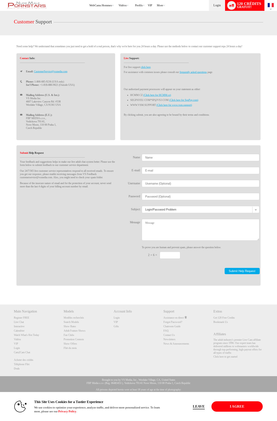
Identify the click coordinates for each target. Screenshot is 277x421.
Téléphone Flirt (21, 364)
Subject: (136, 209)
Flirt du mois (70, 348)
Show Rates (70, 326)
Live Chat (19, 322)
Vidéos (123, 5)
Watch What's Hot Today (26, 335)
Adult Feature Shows (74, 330)
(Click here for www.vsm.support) (174, 105)
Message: (135, 222)
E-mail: (136, 170)
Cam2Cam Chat (22, 352)
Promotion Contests (74, 339)
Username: (134, 183)
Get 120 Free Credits (224, 317)
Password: (135, 196)
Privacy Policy (67, 411)
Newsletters (169, 339)
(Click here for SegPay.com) (183, 100)
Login (217, 5)
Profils (139, 5)
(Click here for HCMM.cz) (157, 95)
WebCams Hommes (100, 5)
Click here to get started (225, 356)
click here (146, 67)
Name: (137, 157)
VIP (150, 5)
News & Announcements (176, 343)
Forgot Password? (172, 322)
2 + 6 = (152, 255)
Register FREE (21, 317)
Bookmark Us (220, 322)
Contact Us (169, 335)
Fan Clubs (69, 335)
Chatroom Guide (171, 326)
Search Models (71, 322)
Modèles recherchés (74, 317)
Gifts (116, 326)
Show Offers (70, 343)
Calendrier (19, 330)
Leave (199, 406)
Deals (17, 368)
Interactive (19, 326)
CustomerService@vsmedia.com (50, 71)
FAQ (166, 330)
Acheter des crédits (23, 359)
